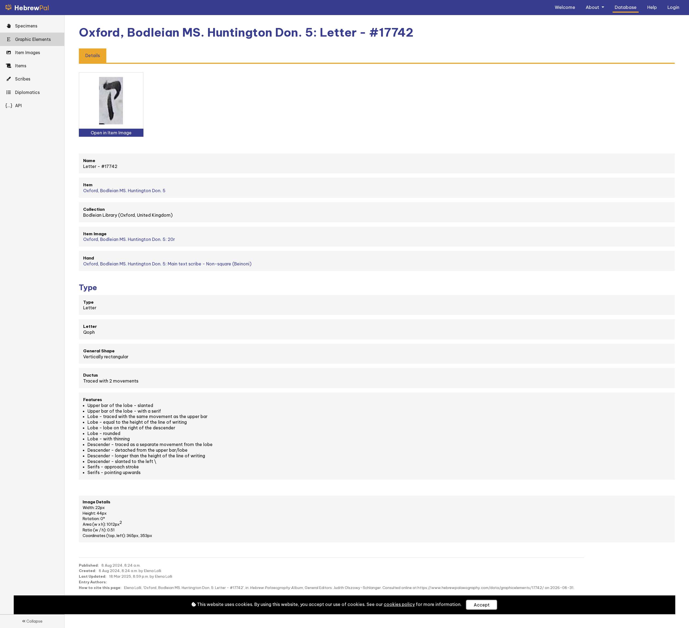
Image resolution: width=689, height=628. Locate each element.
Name (89, 160)
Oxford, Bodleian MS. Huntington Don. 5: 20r (129, 239)
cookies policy (399, 604)
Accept (482, 605)
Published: (89, 565)
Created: (87, 570)
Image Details (96, 502)
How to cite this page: (100, 587)
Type (88, 302)
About (593, 7)
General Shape (99, 350)
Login (673, 7)
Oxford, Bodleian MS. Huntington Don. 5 (124, 190)
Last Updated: (92, 576)
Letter (90, 326)
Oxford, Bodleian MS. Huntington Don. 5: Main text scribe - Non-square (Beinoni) (167, 263)
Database (626, 7)
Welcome (565, 7)
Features (92, 399)
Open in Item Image (111, 132)
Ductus (90, 375)
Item (88, 184)
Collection (94, 209)
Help (652, 7)
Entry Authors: (93, 582)
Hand (88, 258)
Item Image (95, 233)
